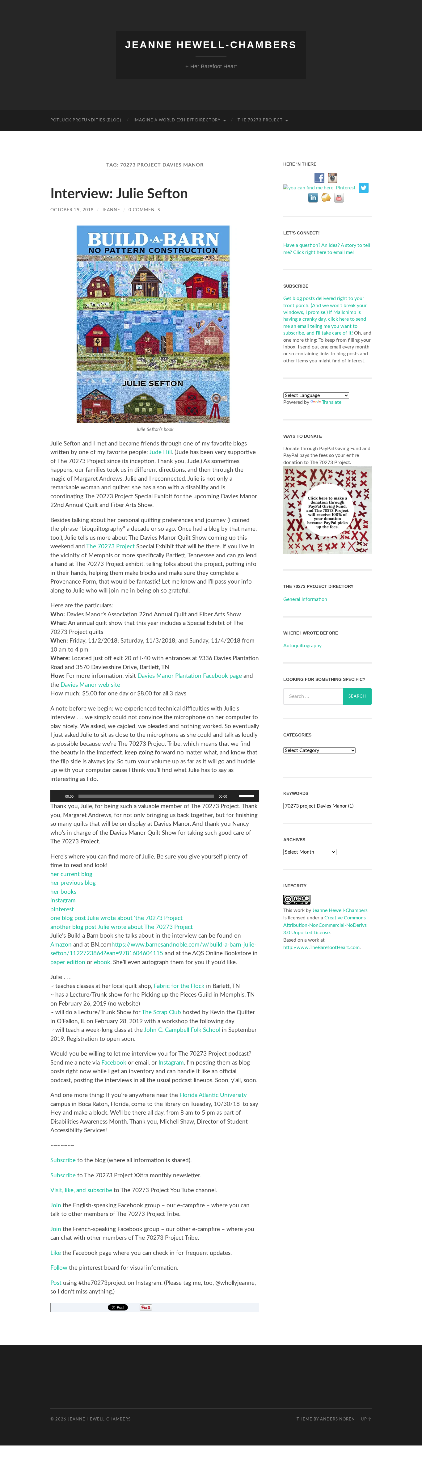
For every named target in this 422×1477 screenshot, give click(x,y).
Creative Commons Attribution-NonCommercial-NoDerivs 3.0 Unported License (325, 925)
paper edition (67, 962)
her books (63, 892)
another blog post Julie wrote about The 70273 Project (121, 927)
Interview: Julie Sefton (119, 194)
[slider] (247, 795)
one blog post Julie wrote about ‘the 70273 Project (116, 918)
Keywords (295, 793)
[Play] (58, 796)
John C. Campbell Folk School (182, 1030)
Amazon (61, 945)
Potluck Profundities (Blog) (85, 120)
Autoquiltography (302, 645)
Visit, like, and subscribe (81, 1190)
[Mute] (234, 796)
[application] (154, 796)
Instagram (171, 1063)
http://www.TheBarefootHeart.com (321, 947)
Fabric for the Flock (179, 986)
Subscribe (63, 1160)
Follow (58, 1268)
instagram (63, 901)
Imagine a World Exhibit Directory (177, 120)
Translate (331, 402)
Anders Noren (337, 1419)
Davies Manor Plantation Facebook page (189, 676)
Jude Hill (160, 452)
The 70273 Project (260, 120)
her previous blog (73, 883)
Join (55, 1206)
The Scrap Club (161, 1012)
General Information (305, 599)
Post (55, 1283)
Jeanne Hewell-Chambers (211, 44)
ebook (101, 962)
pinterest (62, 910)
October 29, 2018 (72, 210)
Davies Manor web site (91, 685)
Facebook (113, 1063)
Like (55, 1253)
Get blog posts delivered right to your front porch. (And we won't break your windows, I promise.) (325, 305)
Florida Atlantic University (213, 1095)
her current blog (71, 874)
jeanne (111, 210)
